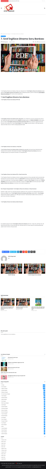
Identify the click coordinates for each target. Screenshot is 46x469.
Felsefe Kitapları (4, 397)
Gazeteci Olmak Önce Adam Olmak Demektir (22, 307)
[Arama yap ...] (44, 8)
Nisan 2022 (4, 443)
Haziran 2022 (4, 439)
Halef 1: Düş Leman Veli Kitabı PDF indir (8, 372)
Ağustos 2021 (4, 448)
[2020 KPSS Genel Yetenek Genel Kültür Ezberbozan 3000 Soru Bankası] (7, 302)
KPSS (3, 426)
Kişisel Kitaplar (4, 399)
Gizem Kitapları (4, 431)
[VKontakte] (29, 252)
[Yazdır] (34, 252)
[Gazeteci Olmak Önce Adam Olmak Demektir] (23, 302)
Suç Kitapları (4, 422)
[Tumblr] (21, 252)
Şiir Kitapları (4, 417)
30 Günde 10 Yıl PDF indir (13, 357)
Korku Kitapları (4, 424)
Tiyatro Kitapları (4, 413)
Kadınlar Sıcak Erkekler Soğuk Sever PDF (16, 362)
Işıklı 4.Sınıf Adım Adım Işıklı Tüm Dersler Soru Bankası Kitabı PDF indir (38, 308)
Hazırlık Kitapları (4, 390)
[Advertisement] (23, 23)
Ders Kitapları (8, 33)
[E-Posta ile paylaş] (31, 252)
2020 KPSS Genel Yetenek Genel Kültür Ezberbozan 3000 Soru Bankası (7, 308)
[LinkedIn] (18, 252)
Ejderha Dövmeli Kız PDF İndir (14, 367)
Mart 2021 (3, 457)
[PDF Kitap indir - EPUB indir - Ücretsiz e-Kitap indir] (9, 8)
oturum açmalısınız (12, 334)
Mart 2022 (3, 445)
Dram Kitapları (4, 419)
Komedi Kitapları (4, 415)
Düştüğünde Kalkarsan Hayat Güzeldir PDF (16, 375)
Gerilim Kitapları (4, 433)
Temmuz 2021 (4, 450)
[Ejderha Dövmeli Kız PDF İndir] (4, 369)
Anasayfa (3, 33)
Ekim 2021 (3, 446)
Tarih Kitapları (4, 395)
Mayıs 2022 (4, 441)
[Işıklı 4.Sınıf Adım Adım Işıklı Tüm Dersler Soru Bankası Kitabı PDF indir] (38, 302)
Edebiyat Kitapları (5, 392)
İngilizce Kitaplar (4, 388)
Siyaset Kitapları (4, 406)
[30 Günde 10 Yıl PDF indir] (4, 359)
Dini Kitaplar (4, 401)
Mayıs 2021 (4, 453)
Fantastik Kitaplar (5, 408)
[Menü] (1, 8)
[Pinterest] (23, 252)
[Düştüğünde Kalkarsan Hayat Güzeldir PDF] (4, 377)
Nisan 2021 (3, 455)
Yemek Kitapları (4, 428)
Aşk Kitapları (4, 404)
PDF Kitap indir (12, 256)
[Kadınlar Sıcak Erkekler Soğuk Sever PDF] (4, 364)
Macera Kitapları (4, 410)
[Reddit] (26, 252)
